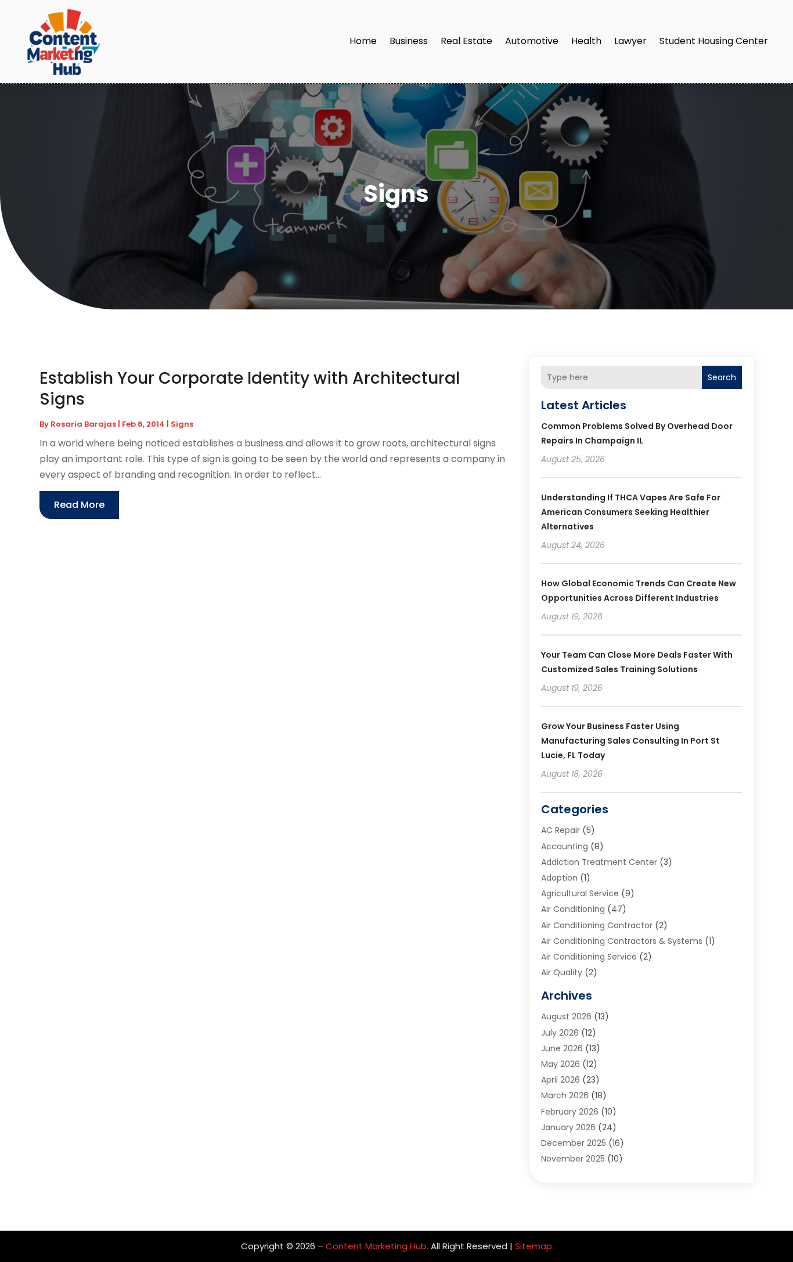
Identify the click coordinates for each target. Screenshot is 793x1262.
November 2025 (573, 1158)
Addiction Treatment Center (599, 862)
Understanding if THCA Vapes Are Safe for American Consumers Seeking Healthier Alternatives (630, 512)
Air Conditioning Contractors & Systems (621, 941)
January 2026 (568, 1127)
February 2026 (570, 1111)
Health (586, 41)
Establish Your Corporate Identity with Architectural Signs (249, 388)
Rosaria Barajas (83, 424)
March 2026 (565, 1095)
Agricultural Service (580, 893)
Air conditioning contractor (597, 925)
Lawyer (630, 41)
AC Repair (560, 830)
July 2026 (560, 1033)
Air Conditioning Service (589, 956)
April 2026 (560, 1080)
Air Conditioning (573, 909)
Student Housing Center (713, 41)
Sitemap (533, 1246)
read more (79, 504)
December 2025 (573, 1143)
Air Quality (561, 972)
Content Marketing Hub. (377, 1246)
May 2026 (560, 1064)
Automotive (531, 41)
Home (363, 41)
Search (722, 377)
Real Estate (466, 41)
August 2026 (566, 1016)
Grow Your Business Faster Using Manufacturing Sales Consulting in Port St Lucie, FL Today (630, 740)
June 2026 (562, 1048)
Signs (182, 424)
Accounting (564, 846)
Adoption (559, 878)
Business (409, 41)
